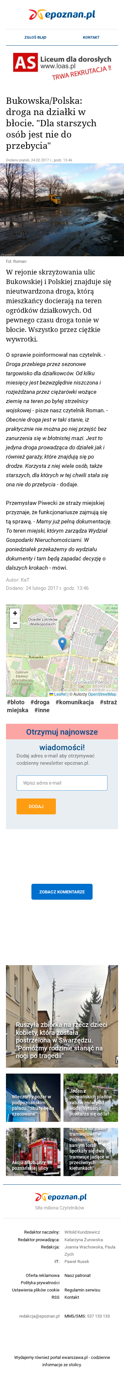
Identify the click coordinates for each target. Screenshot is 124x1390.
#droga (40, 702)
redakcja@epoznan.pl (39, 1316)
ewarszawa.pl (75, 1357)
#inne (42, 710)
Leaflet (59, 694)
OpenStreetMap (102, 694)
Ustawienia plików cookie (36, 1289)
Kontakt (91, 37)
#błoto (15, 702)
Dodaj (36, 806)
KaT (25, 580)
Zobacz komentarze (62, 891)
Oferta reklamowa (43, 1275)
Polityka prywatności (40, 1282)
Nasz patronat (77, 1275)
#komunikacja (75, 702)
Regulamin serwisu (82, 1289)
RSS (56, 1297)
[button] (62, 644)
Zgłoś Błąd (35, 37)
